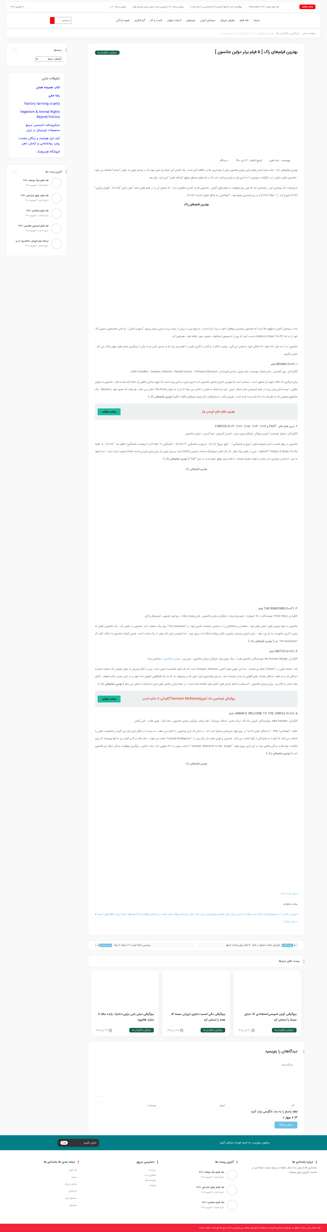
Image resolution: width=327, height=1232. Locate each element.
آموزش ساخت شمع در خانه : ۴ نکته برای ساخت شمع (253, 945)
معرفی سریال (227, 20)
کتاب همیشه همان (48, 87)
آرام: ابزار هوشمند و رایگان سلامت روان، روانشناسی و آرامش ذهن (39, 141)
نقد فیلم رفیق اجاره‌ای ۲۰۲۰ (34, 195)
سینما (257, 20)
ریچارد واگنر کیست (259, 914)
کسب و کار (156, 20)
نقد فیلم (244, 20)
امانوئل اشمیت (103, 914)
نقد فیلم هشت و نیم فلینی (162, 914)
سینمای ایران (207, 20)
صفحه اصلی (309, 33)
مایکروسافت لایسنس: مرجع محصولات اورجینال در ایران (43, 128)
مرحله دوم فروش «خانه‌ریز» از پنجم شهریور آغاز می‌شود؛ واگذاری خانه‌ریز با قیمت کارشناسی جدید (30, 241)
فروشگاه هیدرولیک (48, 151)
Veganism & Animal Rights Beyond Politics (40, 114)
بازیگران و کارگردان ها (287, 33)
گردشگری (140, 20)
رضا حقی (274, 160)
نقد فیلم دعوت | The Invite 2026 (287, 7)
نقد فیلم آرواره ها (121, 914)
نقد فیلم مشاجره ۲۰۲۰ (37, 211)
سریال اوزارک (290, 921)
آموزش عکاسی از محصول (283, 914)
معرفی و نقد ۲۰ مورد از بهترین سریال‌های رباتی (128, 7)
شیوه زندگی (123, 20)
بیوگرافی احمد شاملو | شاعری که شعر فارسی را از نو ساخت (239, 7)
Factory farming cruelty (42, 103)
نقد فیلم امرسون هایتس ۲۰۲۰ (33, 226)
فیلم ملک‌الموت (139, 914)
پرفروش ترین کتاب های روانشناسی (195, 914)
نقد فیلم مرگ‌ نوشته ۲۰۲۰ (35, 180)
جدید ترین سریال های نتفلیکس (232, 914)
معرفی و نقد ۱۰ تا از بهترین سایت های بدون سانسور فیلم (181, 7)
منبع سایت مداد (289, 893)
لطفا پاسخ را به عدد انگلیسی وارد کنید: (273, 1111)
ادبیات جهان (174, 20)
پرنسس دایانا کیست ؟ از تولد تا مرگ (132, 945)
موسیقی (190, 20)
